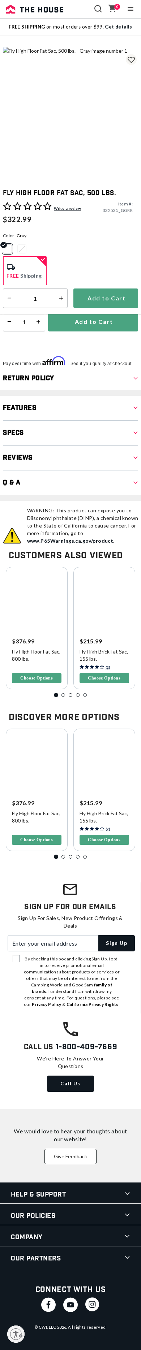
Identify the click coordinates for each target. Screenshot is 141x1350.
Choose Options (36, 678)
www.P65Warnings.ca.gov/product (70, 541)
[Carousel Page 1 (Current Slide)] (56, 695)
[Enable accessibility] (16, 1334)
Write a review (67, 208)
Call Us (70, 1083)
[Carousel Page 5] (85, 695)
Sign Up (116, 943)
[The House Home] (35, 9)
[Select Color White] (24, 249)
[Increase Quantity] (39, 321)
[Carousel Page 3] (70, 695)
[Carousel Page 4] (78, 695)
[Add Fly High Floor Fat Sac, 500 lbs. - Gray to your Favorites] (131, 59)
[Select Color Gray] (10, 249)
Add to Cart (93, 321)
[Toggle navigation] (130, 9)
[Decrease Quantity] (7, 321)
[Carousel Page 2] (63, 695)
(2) (108, 667)
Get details (118, 27)
